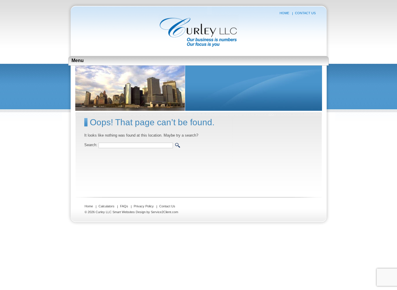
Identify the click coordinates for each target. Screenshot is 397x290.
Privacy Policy (144, 206)
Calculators (107, 206)
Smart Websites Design (129, 212)
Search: (90, 145)
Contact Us (305, 13)
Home (284, 13)
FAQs (124, 206)
